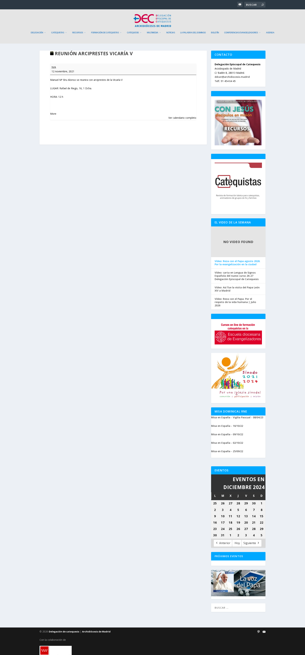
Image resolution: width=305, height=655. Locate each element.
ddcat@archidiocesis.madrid (232, 76)
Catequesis (133, 32)
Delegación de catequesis (64, 631)
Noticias (170, 32)
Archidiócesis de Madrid (96, 631)
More (53, 113)
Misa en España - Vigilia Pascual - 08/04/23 (237, 417)
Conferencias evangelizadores (241, 32)
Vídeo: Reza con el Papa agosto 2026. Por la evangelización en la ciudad (237, 263)
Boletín (215, 32)
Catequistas (57, 32)
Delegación (37, 32)
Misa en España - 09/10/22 (227, 434)
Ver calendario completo (182, 117)
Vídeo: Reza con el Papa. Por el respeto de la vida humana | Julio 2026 (235, 302)
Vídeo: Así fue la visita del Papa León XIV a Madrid (237, 289)
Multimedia (152, 32)
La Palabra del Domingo (193, 32)
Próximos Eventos (229, 556)
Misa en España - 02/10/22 (227, 442)
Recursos (77, 32)
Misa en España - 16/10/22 (227, 425)
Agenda (270, 32)
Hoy (237, 543)
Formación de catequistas (105, 32)
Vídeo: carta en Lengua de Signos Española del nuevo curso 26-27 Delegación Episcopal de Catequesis (237, 276)
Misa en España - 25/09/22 (227, 451)
